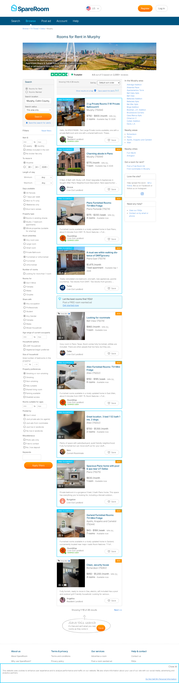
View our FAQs (135, 210)
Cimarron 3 (131, 118)
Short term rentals (33, 209)
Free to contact (32, 443)
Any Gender (31, 316)
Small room (31, 248)
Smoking (30, 377)
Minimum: (28, 177)
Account (61, 21)
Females (29, 287)
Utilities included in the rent (37, 150)
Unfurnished (31, 265)
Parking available (33, 393)
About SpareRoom (19, 656)
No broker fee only (34, 153)
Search (15, 21)
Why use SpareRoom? (21, 661)
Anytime (29, 163)
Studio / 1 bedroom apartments (34, 223)
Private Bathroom (33, 252)
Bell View (130, 96)
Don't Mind (31, 283)
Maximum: (28, 183)
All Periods (30, 193)
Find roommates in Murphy (138, 169)
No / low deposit (33, 447)
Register (145, 8)
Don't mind (31, 415)
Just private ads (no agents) (38, 419)
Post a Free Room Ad (136, 166)
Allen (129, 142)
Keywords (27, 452)
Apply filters (38, 465)
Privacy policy (57, 661)
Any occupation (33, 303)
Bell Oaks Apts (133, 93)
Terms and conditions (60, 656)
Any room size (32, 240)
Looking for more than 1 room (38, 274)
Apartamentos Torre (135, 90)
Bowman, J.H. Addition (136, 110)
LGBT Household (33, 346)
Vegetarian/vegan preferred (37, 349)
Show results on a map (85, 91)
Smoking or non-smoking (37, 373)
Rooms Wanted (35, 92)
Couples (29, 294)
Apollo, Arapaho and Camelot (139, 140)
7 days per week (33, 197)
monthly (40, 146)
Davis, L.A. (131, 124)
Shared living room (34, 389)
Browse (31, 21)
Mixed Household (33, 328)
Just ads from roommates (37, 423)
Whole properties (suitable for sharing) (37, 229)
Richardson (131, 134)
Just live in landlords (35, 427)
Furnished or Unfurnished (37, 257)
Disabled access (33, 397)
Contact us (136, 656)
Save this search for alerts (40, 123)
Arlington (131, 156)
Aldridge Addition (134, 84)
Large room (31, 244)
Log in (161, 8)
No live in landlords (34, 431)
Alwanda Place (133, 87)
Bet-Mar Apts (132, 104)
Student (29, 311)
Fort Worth (131, 153)
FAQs (133, 661)
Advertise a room (99, 656)
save (100, 628)
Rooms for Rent (35, 89)
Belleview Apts (133, 101)
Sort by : (93, 83)
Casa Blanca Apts (134, 115)
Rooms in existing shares (36, 218)
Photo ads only (32, 440)
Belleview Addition (134, 98)
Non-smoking (32, 381)
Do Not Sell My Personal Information (161, 679)
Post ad (46, 21)
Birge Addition (133, 107)
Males (28, 290)
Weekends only (32, 204)
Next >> (118, 610)
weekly (29, 146)
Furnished (30, 261)
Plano (129, 137)
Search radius (31, 106)
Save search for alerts (106, 91)
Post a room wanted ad (101, 661)
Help (76, 21)
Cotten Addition (133, 121)
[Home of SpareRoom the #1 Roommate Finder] (30, 8)
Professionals (32, 307)
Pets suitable (31, 386)
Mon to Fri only (32, 201)
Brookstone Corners (135, 112)
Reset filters (46, 130)
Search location (31, 96)
